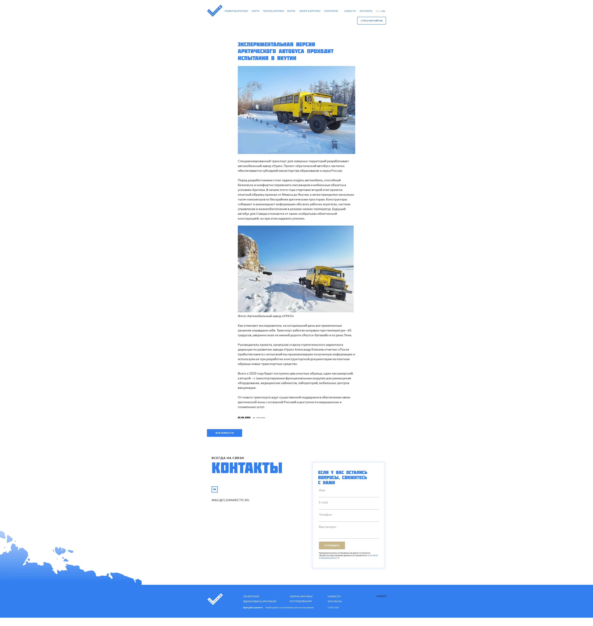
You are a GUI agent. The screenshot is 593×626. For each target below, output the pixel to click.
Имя (322, 490)
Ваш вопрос (327, 526)
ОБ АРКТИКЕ (251, 596)
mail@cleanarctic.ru (230, 500)
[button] (371, 21)
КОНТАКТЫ (335, 601)
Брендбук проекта (253, 607)
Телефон (325, 514)
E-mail (323, 502)
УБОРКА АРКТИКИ (301, 596)
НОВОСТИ (334, 596)
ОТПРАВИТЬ (332, 545)
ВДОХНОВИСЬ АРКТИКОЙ (259, 601)
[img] (215, 489)
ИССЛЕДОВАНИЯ (301, 601)
